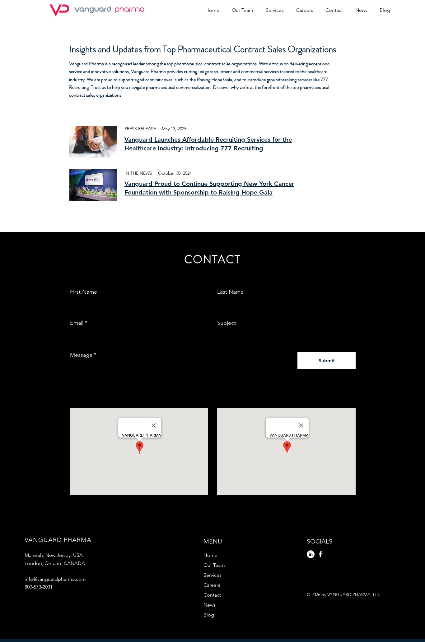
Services (212, 575)
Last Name (230, 292)
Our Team (214, 565)
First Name (83, 292)
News (209, 605)
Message (81, 355)
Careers (211, 585)
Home (210, 555)
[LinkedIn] (311, 554)
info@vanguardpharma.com (55, 579)
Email (76, 323)
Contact (212, 595)
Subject (226, 323)
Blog (208, 615)
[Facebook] (320, 554)
